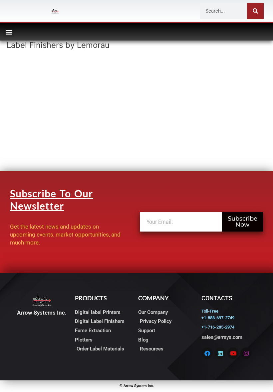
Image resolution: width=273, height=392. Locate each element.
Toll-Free (209, 311)
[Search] (255, 11)
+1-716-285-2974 (217, 327)
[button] (8, 31)
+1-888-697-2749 (217, 317)
